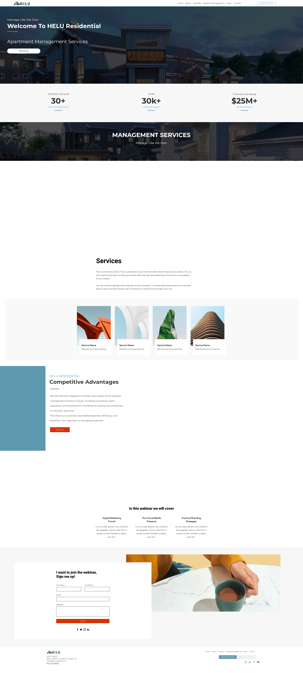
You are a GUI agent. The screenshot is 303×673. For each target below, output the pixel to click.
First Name (60, 585)
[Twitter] (81, 629)
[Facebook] (77, 629)
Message (59, 604)
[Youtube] (258, 662)
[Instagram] (84, 629)
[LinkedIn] (88, 629)
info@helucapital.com (56, 661)
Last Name (89, 585)
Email (58, 595)
